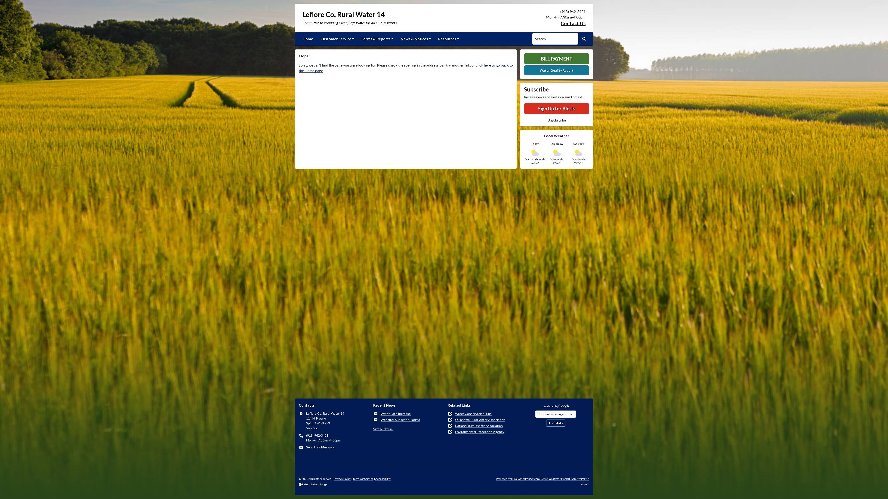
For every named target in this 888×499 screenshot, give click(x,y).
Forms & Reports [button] (376, 39)
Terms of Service (363, 479)
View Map (312, 428)
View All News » (383, 429)
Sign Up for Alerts (556, 108)
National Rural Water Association (479, 426)
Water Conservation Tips (473, 414)
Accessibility (383, 479)
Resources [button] (447, 39)
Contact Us (573, 23)
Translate (555, 423)
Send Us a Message (320, 447)
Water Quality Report (557, 70)
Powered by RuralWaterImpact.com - (542, 479)
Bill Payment (556, 58)
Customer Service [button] (336, 39)
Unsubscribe (557, 120)
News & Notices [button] (414, 39)
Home (308, 39)
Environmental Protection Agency (479, 432)
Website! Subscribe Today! (400, 420)
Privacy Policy (342, 479)
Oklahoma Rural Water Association (480, 420)
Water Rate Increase (396, 414)
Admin (585, 484)
